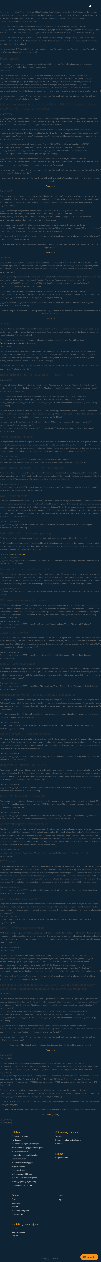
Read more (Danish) (50, 1115)
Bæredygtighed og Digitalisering (24, 1182)
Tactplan (58, 1136)
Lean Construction (19, 1159)
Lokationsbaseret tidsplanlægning (24, 1155)
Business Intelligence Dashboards (68, 1140)
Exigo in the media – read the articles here (17, 343)
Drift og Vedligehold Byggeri (22, 1174)
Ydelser (16, 1132)
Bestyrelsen (16, 1203)
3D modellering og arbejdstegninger (25, 1144)
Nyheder (59, 1153)
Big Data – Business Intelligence (24, 1178)
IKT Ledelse (16, 1140)
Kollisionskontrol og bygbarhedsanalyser (27, 1148)
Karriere (15, 1228)
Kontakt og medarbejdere (25, 1224)
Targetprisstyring (18, 1166)
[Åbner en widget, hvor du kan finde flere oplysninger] (89, 1257)
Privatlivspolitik (18, 1214)
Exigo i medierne (61, 1158)
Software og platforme (67, 1132)
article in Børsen (18, 554)
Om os (15, 1195)
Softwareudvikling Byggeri (22, 1185)
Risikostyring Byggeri (20, 1136)
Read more (50, 186)
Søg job (15, 1236)
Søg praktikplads (18, 1232)
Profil (14, 1199)
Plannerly (58, 1144)
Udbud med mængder (20, 1170)
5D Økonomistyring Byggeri (22, 1163)
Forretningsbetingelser (20, 1211)
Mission (15, 1207)
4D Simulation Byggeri (20, 1151)
